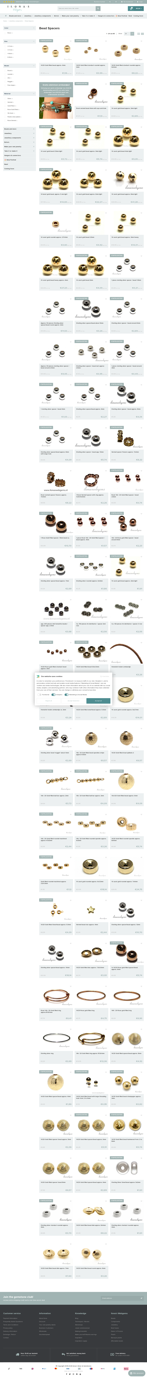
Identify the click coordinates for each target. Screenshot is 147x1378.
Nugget (10, 81)
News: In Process (117, 1331)
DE (116, 1)
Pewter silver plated (14, 117)
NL (110, 1)
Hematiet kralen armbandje (121, 667)
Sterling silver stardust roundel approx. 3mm (54, 1226)
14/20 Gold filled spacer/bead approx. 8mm (126, 1053)
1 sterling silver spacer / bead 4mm (53, 409)
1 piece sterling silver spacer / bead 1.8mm (126, 280)
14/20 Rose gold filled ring (85, 1010)
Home (5, 21)
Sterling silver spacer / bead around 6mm (125, 323)
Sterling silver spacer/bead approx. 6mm (90, 409)
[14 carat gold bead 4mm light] (127, 137)
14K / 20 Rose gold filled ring (121, 1010)
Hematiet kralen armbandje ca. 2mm (53, 710)
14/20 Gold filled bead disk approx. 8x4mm (91, 1225)
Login (141, 1)
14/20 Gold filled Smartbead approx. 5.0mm (56, 924)
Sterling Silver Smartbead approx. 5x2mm (125, 1182)
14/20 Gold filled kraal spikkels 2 (122, 753)
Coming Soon (138, 16)
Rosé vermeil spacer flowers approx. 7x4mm (54, 496)
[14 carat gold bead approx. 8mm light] (127, 180)
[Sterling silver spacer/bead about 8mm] (91, 308)
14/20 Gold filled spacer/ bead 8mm (53, 1182)
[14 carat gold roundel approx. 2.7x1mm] (56, 223)
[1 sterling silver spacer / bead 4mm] (56, 394)
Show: (120, 33)
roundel (11, 74)
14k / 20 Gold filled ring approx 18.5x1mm (90, 1053)
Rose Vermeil (12, 120)
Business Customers (46, 1328)
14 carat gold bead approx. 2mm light (124, 108)
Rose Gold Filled (13, 109)
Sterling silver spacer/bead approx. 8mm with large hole (55, 453)
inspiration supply (81, 1341)
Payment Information (10, 1318)
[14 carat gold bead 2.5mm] (91, 223)
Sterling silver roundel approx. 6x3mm (89, 581)
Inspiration (78, 1338)
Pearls (113, 1334)
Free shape (12, 85)
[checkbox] (43, 695)
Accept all (98, 701)
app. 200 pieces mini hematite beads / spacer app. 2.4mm (54, 624)
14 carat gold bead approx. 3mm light (89, 151)
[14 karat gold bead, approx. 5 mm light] (56, 180)
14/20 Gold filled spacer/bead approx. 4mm (56, 1096)
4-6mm (10, 53)
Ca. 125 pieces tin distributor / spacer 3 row (126, 624)
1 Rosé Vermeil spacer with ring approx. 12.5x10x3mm (90, 496)
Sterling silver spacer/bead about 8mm (89, 323)
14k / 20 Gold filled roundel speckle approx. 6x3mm (91, 839)
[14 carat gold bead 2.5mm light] (56, 137)
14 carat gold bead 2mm (84, 280)
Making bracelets (81, 1331)
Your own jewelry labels (47, 1325)
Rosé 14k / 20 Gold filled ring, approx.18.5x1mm (51, 1011)
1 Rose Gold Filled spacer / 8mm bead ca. (55, 538)
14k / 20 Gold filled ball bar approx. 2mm (54, 795)
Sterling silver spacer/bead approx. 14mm (55, 967)
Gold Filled (12, 106)
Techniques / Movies (82, 1321)
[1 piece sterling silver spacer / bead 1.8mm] (127, 266)
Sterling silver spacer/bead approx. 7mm (55, 581)
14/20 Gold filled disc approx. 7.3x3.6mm (90, 967)
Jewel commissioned (82, 1328)
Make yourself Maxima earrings (86, 1334)
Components (115, 1321)
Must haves (115, 1328)
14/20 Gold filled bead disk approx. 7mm (55, 1268)
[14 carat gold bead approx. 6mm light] (91, 180)
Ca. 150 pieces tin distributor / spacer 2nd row (90, 624)
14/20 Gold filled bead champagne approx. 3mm (126, 1097)
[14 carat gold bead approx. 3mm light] (91, 137)
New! (130, 16)
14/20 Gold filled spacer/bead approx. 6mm (91, 1139)
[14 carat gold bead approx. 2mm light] (127, 94)
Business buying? (99, 1)
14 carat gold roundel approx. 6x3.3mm (89, 881)
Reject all (49, 701)
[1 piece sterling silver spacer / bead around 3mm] (127, 352)
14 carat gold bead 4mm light (121, 151)
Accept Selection (73, 701)
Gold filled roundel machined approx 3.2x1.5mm (53, 882)
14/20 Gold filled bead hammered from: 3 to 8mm (126, 1140)
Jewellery (28, 16)
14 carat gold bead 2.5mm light (51, 151)
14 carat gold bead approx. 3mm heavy (124, 237)
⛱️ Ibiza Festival (121, 16)
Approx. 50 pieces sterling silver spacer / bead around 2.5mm (55, 367)
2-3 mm (11, 46)
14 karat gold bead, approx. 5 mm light (54, 194)
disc (9, 78)
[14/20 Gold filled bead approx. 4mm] (56, 51)
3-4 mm (11, 50)
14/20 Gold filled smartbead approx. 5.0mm (91, 710)
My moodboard (128, 1)
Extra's (56, 16)
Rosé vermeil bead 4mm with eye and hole (91, 108)
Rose (10, 33)
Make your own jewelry (70, 16)
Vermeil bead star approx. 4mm (87, 924)
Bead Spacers (29, 21)
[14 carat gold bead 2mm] (91, 266)
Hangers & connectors (106, 16)
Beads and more (15, 16)
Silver (10, 98)
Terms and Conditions (10, 1325)
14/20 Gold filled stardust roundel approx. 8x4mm (126, 66)
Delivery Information (10, 1331)
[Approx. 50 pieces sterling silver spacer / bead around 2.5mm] (56, 352)
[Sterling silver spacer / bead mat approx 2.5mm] (91, 352)
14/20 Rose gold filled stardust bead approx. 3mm (53, 667)
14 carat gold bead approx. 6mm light (89, 194)
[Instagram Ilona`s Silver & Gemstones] (73, 1374)
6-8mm (10, 57)
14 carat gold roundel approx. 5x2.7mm (124, 710)
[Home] (6, 16)
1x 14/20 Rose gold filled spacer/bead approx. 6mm (124, 968)
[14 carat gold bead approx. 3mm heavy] (127, 223)
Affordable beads (117, 1341)
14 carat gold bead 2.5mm (85, 237)
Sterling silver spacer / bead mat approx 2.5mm (90, 367)
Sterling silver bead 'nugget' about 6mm (55, 753)
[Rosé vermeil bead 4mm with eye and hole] (91, 94)
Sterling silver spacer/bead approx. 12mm (125, 924)
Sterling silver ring (47, 1053)
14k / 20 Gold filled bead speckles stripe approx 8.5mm (90, 753)
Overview (105, 676)
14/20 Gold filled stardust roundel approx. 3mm (90, 66)
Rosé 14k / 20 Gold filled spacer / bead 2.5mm (124, 496)
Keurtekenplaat (44, 1334)
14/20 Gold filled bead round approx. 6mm (90, 1268)
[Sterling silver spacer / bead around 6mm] (127, 308)
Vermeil (11, 102)
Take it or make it (88, 16)
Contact (6, 1338)
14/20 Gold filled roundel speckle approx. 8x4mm (125, 839)
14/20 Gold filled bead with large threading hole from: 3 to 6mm (91, 1097)
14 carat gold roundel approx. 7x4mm (124, 881)
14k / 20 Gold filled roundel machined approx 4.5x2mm (54, 839)
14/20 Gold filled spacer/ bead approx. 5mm (56, 1139)
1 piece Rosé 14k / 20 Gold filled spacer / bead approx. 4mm (90, 539)
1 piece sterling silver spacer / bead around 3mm (126, 367)
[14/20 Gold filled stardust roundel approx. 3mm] (91, 51)
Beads (113, 1318)
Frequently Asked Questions (13, 1321)
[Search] (98, 8)
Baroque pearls (116, 1338)
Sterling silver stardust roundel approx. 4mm (125, 1226)
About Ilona (43, 1318)
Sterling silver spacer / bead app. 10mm (90, 452)
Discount (42, 1321)
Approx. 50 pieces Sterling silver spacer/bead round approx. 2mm (52, 324)
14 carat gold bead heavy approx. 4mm (54, 280)
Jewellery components (42, 16)
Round (10, 70)
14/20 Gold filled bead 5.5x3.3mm (87, 667)
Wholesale (42, 1331)
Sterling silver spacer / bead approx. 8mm (125, 409)
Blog (76, 1318)
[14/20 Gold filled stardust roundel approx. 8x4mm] (127, 51)
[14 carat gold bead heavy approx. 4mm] (56, 266)
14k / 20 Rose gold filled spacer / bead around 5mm (124, 539)
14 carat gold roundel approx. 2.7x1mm (54, 237)
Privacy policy (7, 1328)
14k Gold (11, 113)
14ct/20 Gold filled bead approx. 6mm (124, 795)
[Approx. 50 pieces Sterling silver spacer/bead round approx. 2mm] (56, 308)
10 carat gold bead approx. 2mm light (124, 581)
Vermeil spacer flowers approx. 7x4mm (125, 452)
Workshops (79, 1325)
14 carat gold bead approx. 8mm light (124, 194)
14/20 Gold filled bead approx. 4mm (53, 65)
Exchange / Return (9, 1334)
